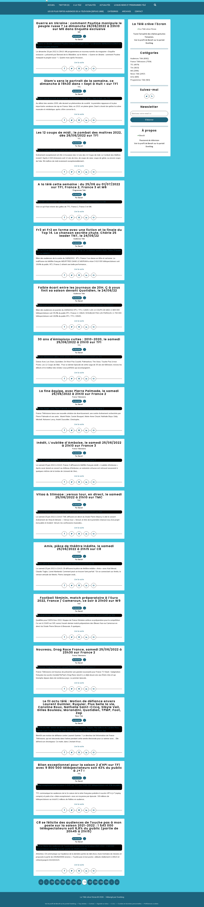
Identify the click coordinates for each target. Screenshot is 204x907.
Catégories (113, 11)
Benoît (150, 40)
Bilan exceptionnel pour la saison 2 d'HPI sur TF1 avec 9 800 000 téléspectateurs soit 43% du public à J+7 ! (79, 768)
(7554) (140, 61)
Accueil (51, 5)
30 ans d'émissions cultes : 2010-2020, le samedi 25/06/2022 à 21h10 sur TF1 (79, 340)
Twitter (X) (64, 5)
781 (57, 882)
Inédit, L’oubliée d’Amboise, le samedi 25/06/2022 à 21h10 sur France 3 (79, 444)
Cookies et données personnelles (130, 904)
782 (63, 882)
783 (68, 882)
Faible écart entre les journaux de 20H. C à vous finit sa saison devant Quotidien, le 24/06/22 (79, 289)
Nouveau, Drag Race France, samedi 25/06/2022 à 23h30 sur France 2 (79, 650)
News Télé (79, 716)
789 (101, 882)
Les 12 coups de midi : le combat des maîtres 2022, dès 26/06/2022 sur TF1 (79, 134)
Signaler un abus (103, 904)
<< (41, 882)
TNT (79, 500)
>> (117, 882)
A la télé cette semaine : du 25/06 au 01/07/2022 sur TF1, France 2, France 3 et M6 (79, 185)
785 (79, 882)
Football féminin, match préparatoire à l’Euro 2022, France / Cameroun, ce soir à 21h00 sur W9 (79, 599)
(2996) (134, 71)
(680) (134, 77)
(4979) (134, 64)
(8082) (139, 58)
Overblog (120, 897)
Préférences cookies (151, 904)
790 (106, 882)
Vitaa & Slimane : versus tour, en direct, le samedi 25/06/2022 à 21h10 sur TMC (79, 495)
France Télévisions (79, 397)
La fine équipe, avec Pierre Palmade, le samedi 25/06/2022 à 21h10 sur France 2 (79, 392)
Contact (139, 11)
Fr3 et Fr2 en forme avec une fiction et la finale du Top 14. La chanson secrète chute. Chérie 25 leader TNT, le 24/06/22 (79, 233)
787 (90, 882)
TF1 (79, 87)
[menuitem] (51, 5)
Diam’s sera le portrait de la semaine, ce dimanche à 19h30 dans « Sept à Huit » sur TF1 (79, 82)
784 (74, 882)
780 (52, 882)
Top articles (83, 904)
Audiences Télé (79, 239)
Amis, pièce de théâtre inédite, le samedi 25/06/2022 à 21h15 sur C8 (79, 547)
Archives (126, 11)
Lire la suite (79, 62)
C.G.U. (113, 904)
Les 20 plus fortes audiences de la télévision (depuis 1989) (76, 11)
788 (95, 882)
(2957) (137, 74)
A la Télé (77, 5)
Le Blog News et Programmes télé (130, 5)
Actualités (90, 5)
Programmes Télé (79, 190)
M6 (79, 32)
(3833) (134, 68)
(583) (140, 80)
